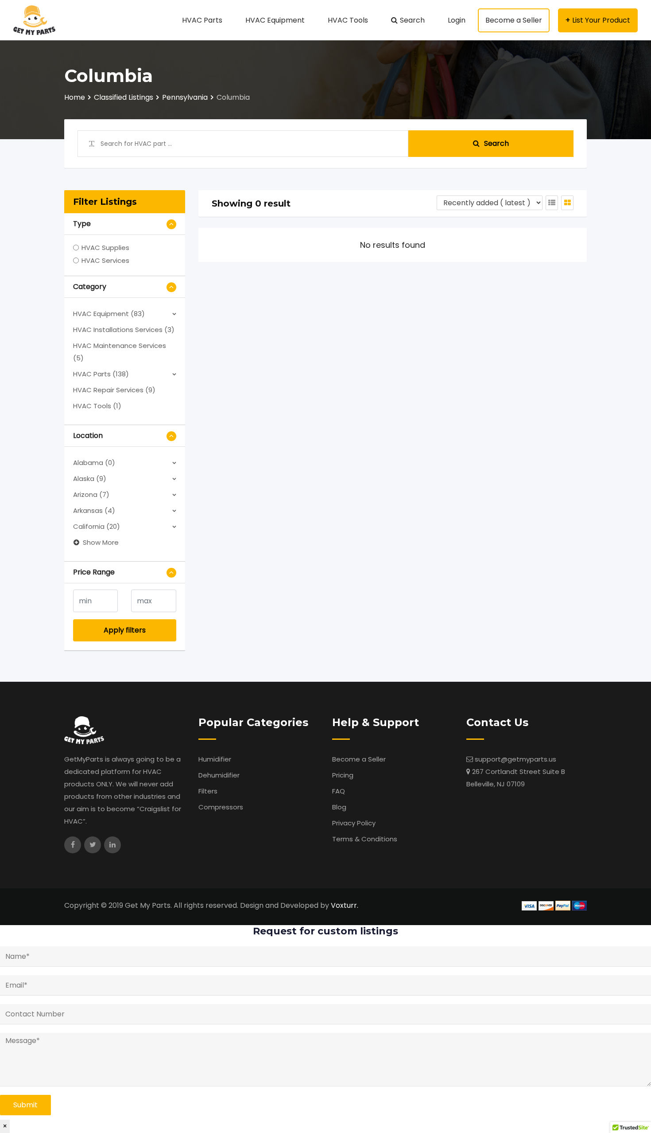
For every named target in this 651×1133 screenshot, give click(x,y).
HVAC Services (105, 260)
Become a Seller (513, 20)
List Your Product (601, 20)
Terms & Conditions (364, 839)
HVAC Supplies (105, 247)
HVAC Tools (348, 20)
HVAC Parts (202, 20)
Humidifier (214, 759)
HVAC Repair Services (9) (114, 390)
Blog (339, 807)
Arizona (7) (91, 494)
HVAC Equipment (275, 20)
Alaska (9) (89, 478)
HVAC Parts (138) (101, 374)
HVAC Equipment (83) (109, 313)
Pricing (342, 775)
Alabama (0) (94, 462)
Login (456, 20)
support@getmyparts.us (515, 759)
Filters (207, 791)
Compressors (220, 807)
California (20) (96, 526)
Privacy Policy (354, 823)
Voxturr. (344, 905)
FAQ (338, 791)
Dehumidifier (219, 775)
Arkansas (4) (94, 510)
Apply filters (125, 630)
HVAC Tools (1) (97, 405)
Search (412, 20)
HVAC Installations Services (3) (123, 329)
